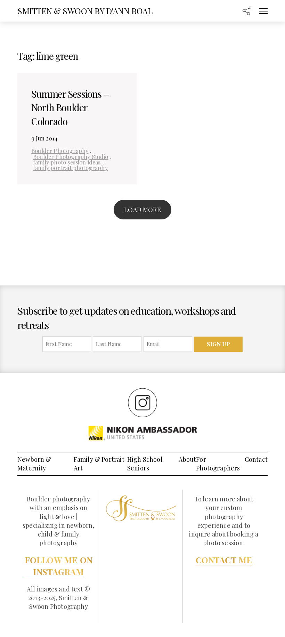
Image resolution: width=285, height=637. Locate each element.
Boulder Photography (59, 150)
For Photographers (218, 463)
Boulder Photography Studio (70, 156)
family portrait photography (70, 167)
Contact (256, 459)
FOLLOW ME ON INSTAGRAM (58, 565)
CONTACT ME (224, 559)
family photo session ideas (67, 162)
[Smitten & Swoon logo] (141, 507)
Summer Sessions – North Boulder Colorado (70, 107)
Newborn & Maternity (34, 463)
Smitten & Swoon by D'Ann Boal (84, 11)
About (187, 459)
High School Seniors (145, 463)
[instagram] (142, 402)
